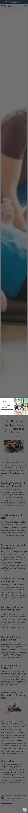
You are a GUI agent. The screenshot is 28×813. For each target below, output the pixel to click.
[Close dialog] (0, 398)
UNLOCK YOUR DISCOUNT (7, 409)
